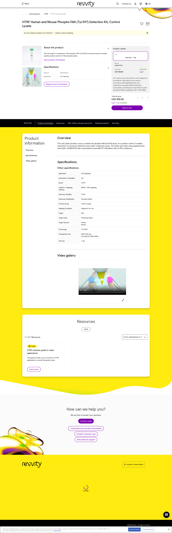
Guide (86, 329)
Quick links (28, 123)
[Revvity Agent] (166, 515)
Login (141, 72)
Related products (102, 123)
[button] (135, 4)
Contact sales (86, 421)
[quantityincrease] (148, 97)
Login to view (115, 103)
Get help (115, 123)
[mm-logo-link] (86, 4)
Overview (29, 150)
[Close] (169, 529)
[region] (86, 529)
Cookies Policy (57, 530)
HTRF (46, 14)
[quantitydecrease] (137, 97)
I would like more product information (86, 428)
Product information (45, 123)
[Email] (148, 25)
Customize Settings (148, 529)
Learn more (34, 369)
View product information (54, 60)
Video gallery (31, 161)
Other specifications (68, 167)
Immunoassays (34, 14)
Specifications (31, 155)
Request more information (56, 84)
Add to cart (127, 108)
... (23, 14)
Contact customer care (86, 434)
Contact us (126, 4)
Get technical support (86, 439)
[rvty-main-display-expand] (123, 300)
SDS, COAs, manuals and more (80, 123)
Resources (61, 123)
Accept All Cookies (134, 529)
